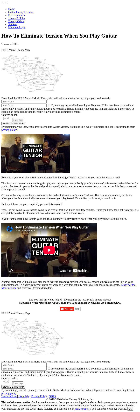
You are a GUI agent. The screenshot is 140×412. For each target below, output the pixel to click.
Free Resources (16, 15)
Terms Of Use (9, 396)
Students (12, 24)
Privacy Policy (39, 396)
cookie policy (81, 408)
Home (11, 9)
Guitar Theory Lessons (20, 12)
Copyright (23, 396)
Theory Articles (16, 18)
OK (130, 409)
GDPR (52, 396)
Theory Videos (16, 21)
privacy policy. (9, 129)
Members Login (16, 27)
